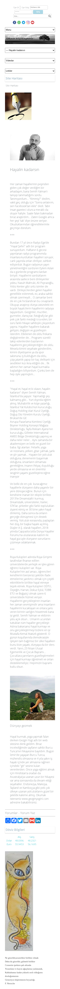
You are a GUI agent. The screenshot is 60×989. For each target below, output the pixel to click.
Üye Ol (16, 7)
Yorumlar (11, 813)
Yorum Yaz (27, 813)
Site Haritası (12, 85)
